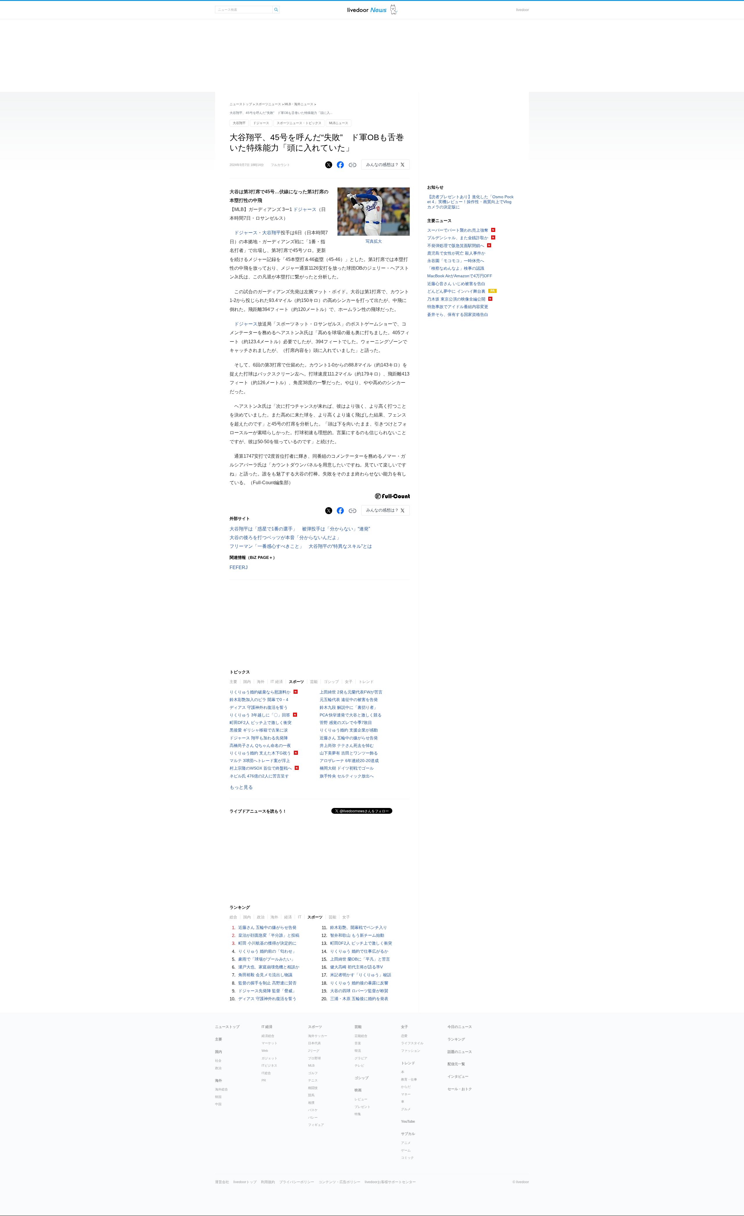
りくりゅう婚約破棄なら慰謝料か (260, 692)
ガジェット (270, 1058)
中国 (218, 1104)
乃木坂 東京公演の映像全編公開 (456, 299)
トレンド (366, 681)
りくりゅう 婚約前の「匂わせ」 (267, 951)
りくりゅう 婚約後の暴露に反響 (359, 983)
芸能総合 (361, 1036)
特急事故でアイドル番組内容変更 (457, 306)
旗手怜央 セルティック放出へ (347, 776)
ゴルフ (313, 1073)
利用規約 (268, 1182)
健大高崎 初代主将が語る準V (356, 967)
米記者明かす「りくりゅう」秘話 (360, 974)
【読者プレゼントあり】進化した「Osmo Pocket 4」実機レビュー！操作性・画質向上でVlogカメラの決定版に (470, 201)
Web (265, 1050)
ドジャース (261, 123)
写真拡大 (374, 241)
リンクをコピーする (352, 165)
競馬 (311, 1095)
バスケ (313, 1110)
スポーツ (296, 681)
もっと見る (241, 787)
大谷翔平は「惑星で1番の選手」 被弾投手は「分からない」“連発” (300, 528)
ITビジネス (269, 1065)
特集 (358, 1114)
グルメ (406, 1109)
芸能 (314, 681)
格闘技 (313, 1088)
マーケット (270, 1043)
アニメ (406, 1143)
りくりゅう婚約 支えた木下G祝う (260, 753)
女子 (349, 681)
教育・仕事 (409, 1079)
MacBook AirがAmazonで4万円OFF (459, 275)
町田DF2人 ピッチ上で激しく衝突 (260, 722)
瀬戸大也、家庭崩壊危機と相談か (268, 967)
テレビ (359, 1065)
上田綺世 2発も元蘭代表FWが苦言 (351, 692)
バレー (313, 1117)
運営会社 (222, 1182)
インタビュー (458, 1076)
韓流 (358, 1050)
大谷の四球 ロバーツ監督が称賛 (359, 990)
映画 (358, 1090)
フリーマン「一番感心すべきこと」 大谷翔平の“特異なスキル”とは (301, 546)
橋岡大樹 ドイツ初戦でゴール (347, 768)
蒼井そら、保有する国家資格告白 (457, 314)
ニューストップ (241, 104)
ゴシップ (331, 681)
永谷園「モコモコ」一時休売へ (455, 260)
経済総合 (268, 1036)
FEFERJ (239, 567)
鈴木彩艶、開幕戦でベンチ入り (358, 927)
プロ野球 (314, 1058)
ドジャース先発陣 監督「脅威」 (267, 990)
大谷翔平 (239, 123)
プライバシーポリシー (296, 1182)
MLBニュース (338, 123)
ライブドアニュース (367, 9)
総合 (233, 917)
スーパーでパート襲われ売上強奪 (457, 230)
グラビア (361, 1058)
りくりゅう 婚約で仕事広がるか (359, 951)
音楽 (358, 1043)
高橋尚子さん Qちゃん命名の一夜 (260, 745)
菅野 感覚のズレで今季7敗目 (346, 722)
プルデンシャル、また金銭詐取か (457, 237)
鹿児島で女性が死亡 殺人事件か (456, 253)
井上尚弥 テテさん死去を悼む (347, 745)
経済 (288, 917)
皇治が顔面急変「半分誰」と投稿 (268, 935)
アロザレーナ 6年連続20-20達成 (349, 760)
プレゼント (363, 1106)
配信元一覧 (456, 1064)
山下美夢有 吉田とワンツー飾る (349, 753)
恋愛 (404, 1036)
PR (264, 1080)
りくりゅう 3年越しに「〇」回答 (260, 715)
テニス (313, 1080)
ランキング (456, 1039)
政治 (260, 917)
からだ (406, 1086)
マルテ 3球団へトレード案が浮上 (260, 760)
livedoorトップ (245, 1182)
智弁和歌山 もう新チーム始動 (357, 935)
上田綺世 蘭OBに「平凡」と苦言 (360, 959)
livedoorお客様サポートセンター (390, 1182)
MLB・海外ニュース (299, 104)
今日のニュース (460, 1027)
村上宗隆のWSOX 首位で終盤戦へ (261, 768)
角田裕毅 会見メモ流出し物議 (265, 974)
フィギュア (316, 1124)
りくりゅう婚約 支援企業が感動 (349, 730)
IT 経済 (277, 681)
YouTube (408, 1122)
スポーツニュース (268, 104)
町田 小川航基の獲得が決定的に (267, 943)
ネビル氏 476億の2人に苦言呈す (259, 776)
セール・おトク (460, 1089)
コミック (407, 1157)
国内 (247, 681)
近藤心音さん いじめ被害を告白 (456, 283)
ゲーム (406, 1150)
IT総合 (266, 1073)
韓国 (218, 1097)
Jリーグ (313, 1050)
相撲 (311, 1102)
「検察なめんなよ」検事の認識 (455, 268)
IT (299, 917)
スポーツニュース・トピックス (299, 123)
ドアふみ (394, 10)
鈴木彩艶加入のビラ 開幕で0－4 (259, 699)
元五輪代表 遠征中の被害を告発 (349, 699)
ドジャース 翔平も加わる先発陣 (259, 738)
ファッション (410, 1050)
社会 (218, 1060)
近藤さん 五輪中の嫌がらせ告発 (349, 738)
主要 (233, 681)
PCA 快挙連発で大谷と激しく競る (351, 715)
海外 (260, 681)
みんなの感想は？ (382, 164)
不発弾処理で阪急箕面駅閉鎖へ (455, 245)
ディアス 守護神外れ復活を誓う (259, 707)
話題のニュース (460, 1052)
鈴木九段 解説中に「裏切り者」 (349, 707)
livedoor (522, 10)
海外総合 (221, 1089)
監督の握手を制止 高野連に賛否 (267, 983)
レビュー (361, 1099)
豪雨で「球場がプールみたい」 (266, 959)
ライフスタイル (412, 1043)
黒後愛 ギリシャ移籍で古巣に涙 (259, 730)
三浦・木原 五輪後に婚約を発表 (359, 998)
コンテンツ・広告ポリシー (339, 1182)
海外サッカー (317, 1036)
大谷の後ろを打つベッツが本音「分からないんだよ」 (288, 537)
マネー (406, 1094)
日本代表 (314, 1043)
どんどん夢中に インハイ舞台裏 (456, 291)
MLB (311, 1065)
